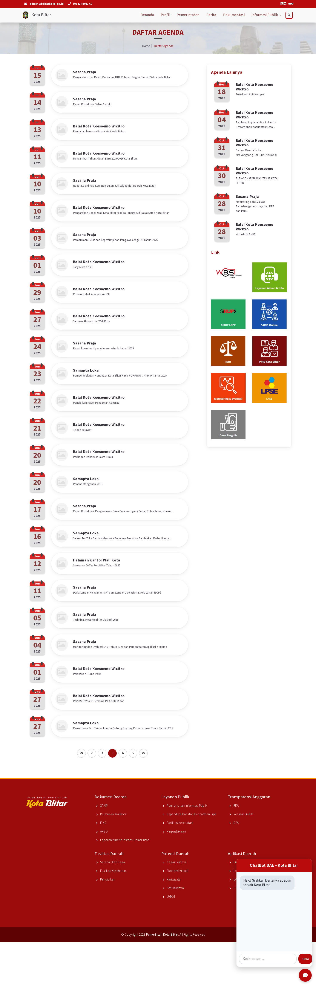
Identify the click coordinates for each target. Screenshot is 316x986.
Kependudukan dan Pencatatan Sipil (191, 814)
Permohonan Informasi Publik (186, 805)
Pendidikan (107, 879)
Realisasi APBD (243, 814)
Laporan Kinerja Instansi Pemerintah (124, 840)
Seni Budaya (175, 888)
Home (146, 46)
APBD (103, 831)
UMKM (170, 897)
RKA (236, 805)
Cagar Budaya (176, 862)
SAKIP (103, 805)
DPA (236, 823)
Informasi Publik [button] (265, 14)
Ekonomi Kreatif (177, 871)
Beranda (147, 14)
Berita (211, 14)
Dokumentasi (234, 14)
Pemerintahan (188, 14)
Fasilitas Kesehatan (179, 823)
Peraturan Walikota (113, 814)
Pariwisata (173, 879)
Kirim (305, 959)
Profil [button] (165, 14)
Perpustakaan (176, 831)
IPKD (102, 823)
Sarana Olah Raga (112, 862)
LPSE (236, 879)
